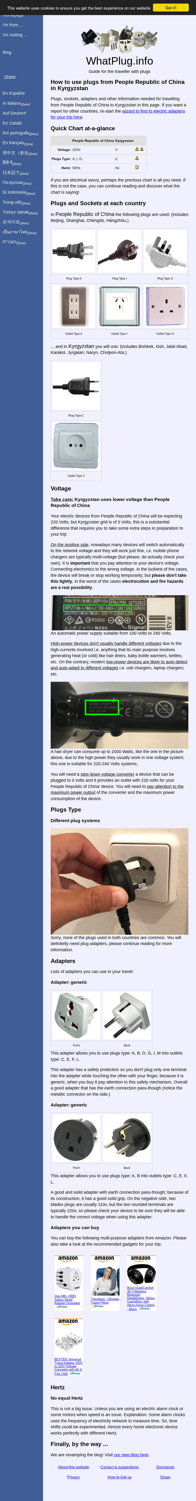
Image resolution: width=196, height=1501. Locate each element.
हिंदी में (12, 162)
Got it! (170, 8)
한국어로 (16, 222)
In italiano (16, 103)
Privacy (73, 1477)
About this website (73, 1467)
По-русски (17, 182)
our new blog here (131, 1454)
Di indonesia (19, 192)
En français (18, 143)
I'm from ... (13, 24)
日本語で (16, 173)
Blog (7, 52)
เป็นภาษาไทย (20, 232)
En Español (14, 93)
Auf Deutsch (14, 113)
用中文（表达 (20, 153)
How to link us (119, 1477)
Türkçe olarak (20, 212)
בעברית (14, 242)
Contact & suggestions (119, 1467)
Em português (20, 133)
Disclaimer (165, 1467)
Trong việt (17, 202)
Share (165, 1477)
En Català (12, 123)
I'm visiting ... (15, 35)
